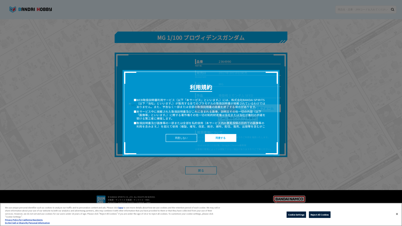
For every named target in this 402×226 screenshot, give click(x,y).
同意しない (181, 138)
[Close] (397, 214)
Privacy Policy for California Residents (24, 219)
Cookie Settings (296, 214)
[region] (201, 214)
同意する (221, 138)
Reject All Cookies (320, 214)
